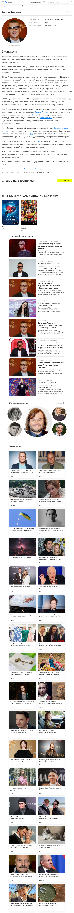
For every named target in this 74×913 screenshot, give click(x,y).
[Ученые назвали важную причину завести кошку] (51, 839)
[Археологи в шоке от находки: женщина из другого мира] (22, 666)
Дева (46, 22)
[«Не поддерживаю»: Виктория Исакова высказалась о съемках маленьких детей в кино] (51, 608)
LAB (38, 141)
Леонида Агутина (41, 112)
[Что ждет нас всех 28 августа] (22, 551)
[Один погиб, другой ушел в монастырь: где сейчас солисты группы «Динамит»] (51, 637)
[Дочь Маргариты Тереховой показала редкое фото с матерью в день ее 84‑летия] (51, 493)
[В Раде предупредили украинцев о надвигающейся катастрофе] (22, 522)
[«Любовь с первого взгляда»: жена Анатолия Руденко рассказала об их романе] (22, 580)
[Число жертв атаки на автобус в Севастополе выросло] (22, 608)
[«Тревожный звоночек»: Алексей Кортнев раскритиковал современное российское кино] (51, 464)
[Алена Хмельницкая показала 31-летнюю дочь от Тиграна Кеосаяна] (51, 522)
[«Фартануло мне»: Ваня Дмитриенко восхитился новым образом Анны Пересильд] (22, 781)
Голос (57, 109)
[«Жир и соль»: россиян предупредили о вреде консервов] (51, 897)
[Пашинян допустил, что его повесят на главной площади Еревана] (51, 868)
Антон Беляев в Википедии (33, 169)
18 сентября (49, 19)
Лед (31, 134)
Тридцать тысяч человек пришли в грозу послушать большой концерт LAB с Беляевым (50, 266)
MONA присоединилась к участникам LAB (49, 304)
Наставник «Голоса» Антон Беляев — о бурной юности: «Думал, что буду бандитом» (50, 345)
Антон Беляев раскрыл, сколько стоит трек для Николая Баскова (48, 385)
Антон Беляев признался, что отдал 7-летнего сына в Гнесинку (51, 365)
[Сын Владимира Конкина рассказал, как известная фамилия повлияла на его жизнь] (51, 580)
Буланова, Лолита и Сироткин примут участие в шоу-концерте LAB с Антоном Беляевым (50, 325)
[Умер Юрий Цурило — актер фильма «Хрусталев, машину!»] (22, 868)
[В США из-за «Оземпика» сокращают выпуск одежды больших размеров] (22, 637)
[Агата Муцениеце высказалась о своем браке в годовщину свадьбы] (22, 839)
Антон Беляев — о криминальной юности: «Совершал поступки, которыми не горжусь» (49, 285)
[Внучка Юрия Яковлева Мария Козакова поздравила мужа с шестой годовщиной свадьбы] (51, 781)
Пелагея (34, 115)
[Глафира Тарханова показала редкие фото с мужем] (51, 753)
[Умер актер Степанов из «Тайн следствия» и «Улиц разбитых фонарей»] (22, 897)
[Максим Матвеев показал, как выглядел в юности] (22, 810)
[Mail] (6, 2)
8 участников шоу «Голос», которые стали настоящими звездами (50, 246)
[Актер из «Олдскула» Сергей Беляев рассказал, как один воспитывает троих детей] (51, 666)
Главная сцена (46, 118)
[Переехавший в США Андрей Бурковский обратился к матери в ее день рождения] (22, 464)
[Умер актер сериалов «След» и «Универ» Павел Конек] (22, 724)
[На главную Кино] (10, 2)
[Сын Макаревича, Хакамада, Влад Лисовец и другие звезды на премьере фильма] (22, 695)
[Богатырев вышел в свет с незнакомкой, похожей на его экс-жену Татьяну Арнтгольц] (51, 551)
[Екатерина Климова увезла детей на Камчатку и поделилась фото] (22, 753)
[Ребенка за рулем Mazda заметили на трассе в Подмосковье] (51, 724)
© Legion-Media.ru (14, 45)
